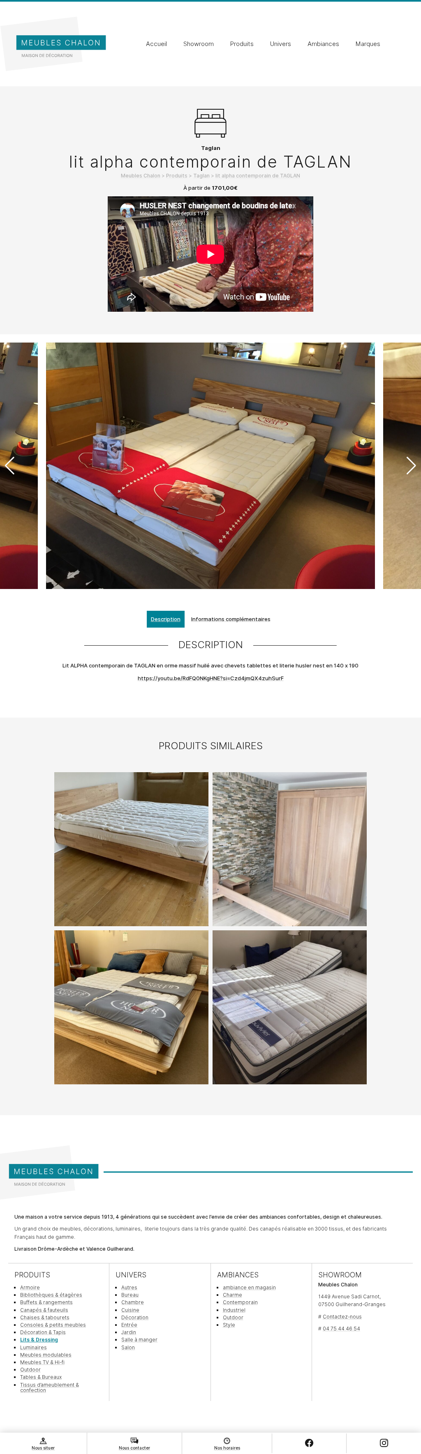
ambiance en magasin (249, 1287)
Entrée (129, 1325)
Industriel (234, 1310)
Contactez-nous (342, 1317)
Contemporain (240, 1302)
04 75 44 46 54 (341, 1328)
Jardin (128, 1332)
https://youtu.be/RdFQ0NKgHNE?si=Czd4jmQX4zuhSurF (211, 678)
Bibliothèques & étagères (51, 1295)
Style (229, 1325)
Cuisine (130, 1310)
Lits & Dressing (39, 1340)
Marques (368, 44)
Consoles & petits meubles (53, 1325)
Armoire (30, 1287)
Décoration (134, 1317)
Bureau (130, 1295)
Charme (232, 1295)
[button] (411, 466)
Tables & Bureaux (41, 1377)
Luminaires (33, 1347)
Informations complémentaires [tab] (231, 619)
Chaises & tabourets (44, 1317)
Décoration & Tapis (43, 1332)
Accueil (156, 44)
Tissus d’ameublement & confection (49, 1387)
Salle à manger (139, 1340)
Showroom (198, 44)
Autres (129, 1287)
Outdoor (30, 1370)
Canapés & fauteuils (44, 1310)
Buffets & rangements (46, 1302)
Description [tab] (165, 619)
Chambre (132, 1302)
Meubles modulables (46, 1355)
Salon (128, 1347)
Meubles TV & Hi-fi (42, 1362)
